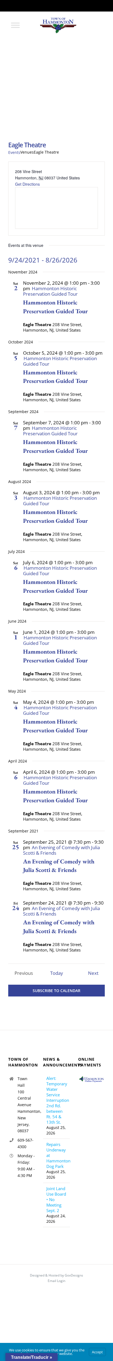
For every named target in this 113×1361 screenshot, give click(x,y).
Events (14, 152)
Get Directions (27, 184)
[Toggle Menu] (15, 25)
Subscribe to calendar (56, 990)
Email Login (56, 1280)
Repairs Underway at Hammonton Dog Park (56, 1155)
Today (56, 973)
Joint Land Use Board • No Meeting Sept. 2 (56, 1199)
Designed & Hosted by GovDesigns (56, 1275)
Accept (97, 1351)
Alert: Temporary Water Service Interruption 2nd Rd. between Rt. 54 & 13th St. (56, 1100)
